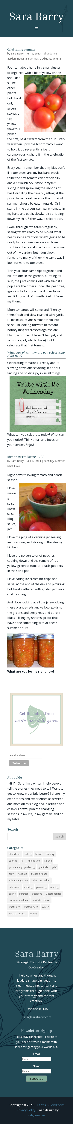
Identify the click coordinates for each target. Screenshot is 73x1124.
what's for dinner (41, 900)
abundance (50, 53)
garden (11, 58)
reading (54, 887)
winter (45, 907)
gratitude (43, 867)
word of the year (17, 913)
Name (36, 1066)
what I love (14, 466)
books (38, 854)
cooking (13, 860)
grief (54, 867)
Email (36, 1054)
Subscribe (36, 1078)
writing (57, 58)
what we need (31, 907)
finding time (34, 860)
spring (12, 893)
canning (48, 461)
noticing (22, 58)
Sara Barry (17, 53)
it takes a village (39, 873)
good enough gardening (22, 867)
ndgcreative (36, 1115)
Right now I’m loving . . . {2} (25, 457)
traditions (45, 58)
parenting (41, 887)
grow (11, 873)
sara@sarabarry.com (36, 1017)
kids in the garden (18, 880)
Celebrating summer (21, 49)
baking (28, 854)
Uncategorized (54, 893)
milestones (14, 887)
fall (22, 860)
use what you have (18, 900)
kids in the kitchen (40, 880)
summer (33, 58)
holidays (22, 873)
